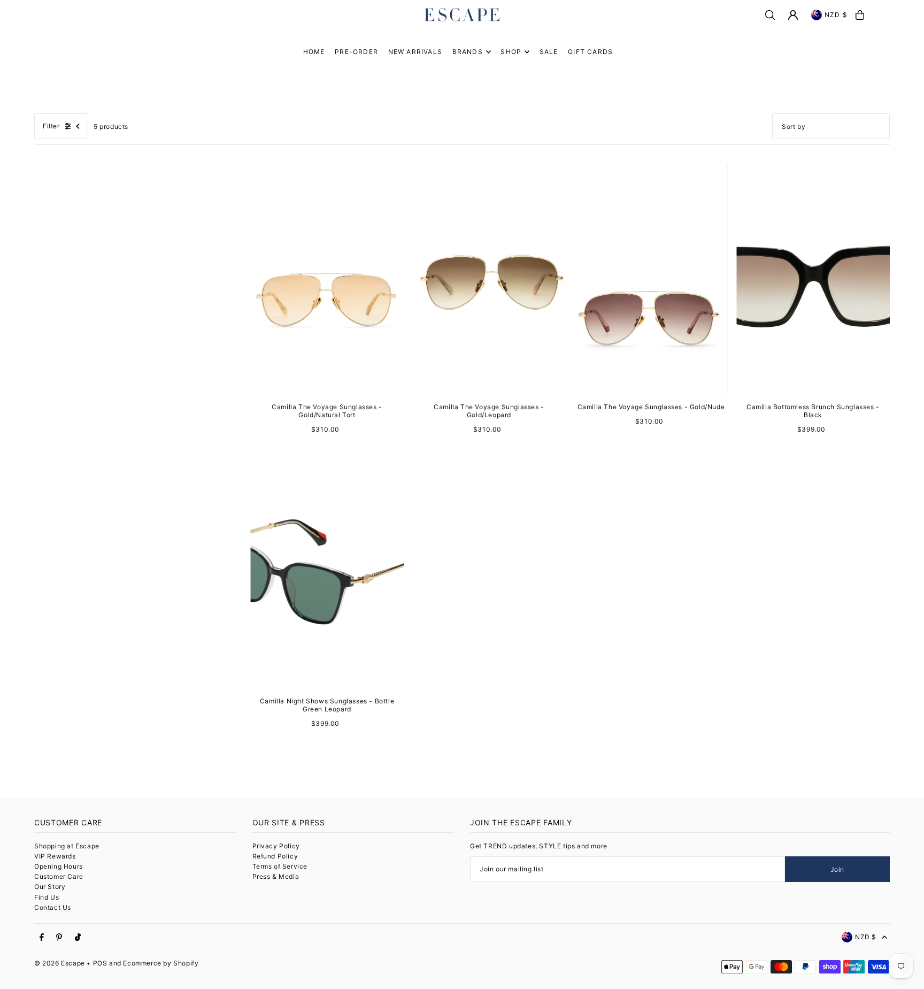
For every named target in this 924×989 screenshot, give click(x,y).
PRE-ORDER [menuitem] (356, 52)
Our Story (49, 887)
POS (100, 963)
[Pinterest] (59, 937)
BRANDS (467, 52)
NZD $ (836, 15)
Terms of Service (280, 866)
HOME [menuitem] (314, 52)
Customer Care (58, 876)
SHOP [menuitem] (510, 52)
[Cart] (860, 15)
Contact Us (52, 907)
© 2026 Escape (59, 963)
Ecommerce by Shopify (160, 963)
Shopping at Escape (66, 846)
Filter (51, 126)
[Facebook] (42, 937)
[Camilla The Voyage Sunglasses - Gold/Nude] (651, 279)
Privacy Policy (276, 846)
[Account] (793, 15)
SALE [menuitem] (549, 52)
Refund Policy (275, 856)
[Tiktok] (78, 937)
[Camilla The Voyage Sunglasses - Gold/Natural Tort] (327, 279)
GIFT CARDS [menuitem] (590, 52)
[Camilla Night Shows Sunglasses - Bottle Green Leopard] (327, 574)
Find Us (46, 897)
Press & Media (275, 876)
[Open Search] (770, 15)
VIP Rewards (55, 856)
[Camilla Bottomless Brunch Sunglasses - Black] (813, 279)
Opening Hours (58, 866)
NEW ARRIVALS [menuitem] (415, 52)
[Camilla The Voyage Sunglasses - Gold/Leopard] (489, 279)
